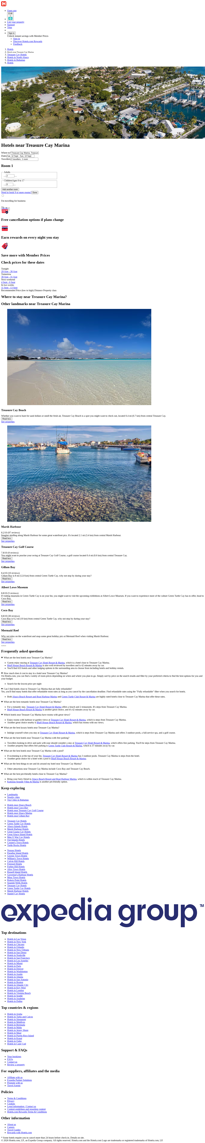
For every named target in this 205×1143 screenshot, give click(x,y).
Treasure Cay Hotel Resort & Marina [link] (47, 662)
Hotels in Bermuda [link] (16, 1025)
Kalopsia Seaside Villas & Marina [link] (23, 781)
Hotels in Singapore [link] (16, 1019)
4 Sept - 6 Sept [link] (8, 282)
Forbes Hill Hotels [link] (16, 866)
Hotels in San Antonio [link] (17, 979)
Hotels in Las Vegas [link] (16, 939)
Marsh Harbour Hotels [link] (18, 829)
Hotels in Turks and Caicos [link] (20, 1016)
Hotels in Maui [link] (14, 1033)
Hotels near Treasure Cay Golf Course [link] (25, 810)
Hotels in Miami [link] (15, 963)
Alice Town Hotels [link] (16, 869)
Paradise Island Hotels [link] (17, 853)
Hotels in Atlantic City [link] (17, 985)
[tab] (12, 794)
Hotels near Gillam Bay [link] (18, 816)
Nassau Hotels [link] (14, 850)
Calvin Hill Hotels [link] (15, 861)
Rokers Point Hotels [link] (16, 880)
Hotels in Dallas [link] (14, 1001)
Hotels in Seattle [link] (15, 996)
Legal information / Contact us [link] (21, 1106)
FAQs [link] (10, 1059)
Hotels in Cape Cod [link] (16, 1043)
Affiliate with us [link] (15, 1077)
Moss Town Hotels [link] (16, 877)
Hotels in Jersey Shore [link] (17, 1030)
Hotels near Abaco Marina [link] (19, 813)
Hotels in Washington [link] (17, 971)
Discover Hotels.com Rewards (27, 41)
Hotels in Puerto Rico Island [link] (20, 1035)
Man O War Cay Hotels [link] (18, 837)
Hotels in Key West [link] (16, 987)
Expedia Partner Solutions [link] (19, 1080)
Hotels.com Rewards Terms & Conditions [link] (27, 1112)
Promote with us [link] (15, 1083)
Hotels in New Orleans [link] (18, 950)
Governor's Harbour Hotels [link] (20, 874)
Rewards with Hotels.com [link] (19, 1132)
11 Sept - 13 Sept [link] (9, 287)
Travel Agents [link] (13, 1085)
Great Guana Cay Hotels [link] (19, 831)
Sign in (11, 33)
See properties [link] (8, 421)
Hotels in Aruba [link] (14, 1014)
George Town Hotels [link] (17, 856)
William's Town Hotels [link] (18, 858)
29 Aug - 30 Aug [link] (9, 271)
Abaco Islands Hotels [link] (17, 826)
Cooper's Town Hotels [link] (18, 842)
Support (11, 24)
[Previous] (2, 645)
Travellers (6, 159)
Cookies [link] (11, 1103)
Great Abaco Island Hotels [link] (19, 834)
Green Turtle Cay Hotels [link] (18, 823)
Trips (9, 27)
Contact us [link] (12, 1062)
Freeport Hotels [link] (14, 864)
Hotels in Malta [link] (14, 1027)
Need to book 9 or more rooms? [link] (16, 192)
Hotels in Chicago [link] (15, 944)
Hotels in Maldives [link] (16, 1022)
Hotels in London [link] (15, 990)
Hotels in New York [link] (16, 941)
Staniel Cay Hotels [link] (16, 893)
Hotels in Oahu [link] (14, 1041)
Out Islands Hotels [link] (16, 840)
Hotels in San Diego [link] (16, 952)
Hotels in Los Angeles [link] (17, 960)
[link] (38, 44)
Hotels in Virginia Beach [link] (19, 993)
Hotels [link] (10, 49)
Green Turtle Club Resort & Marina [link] (78, 696)
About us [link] (11, 1124)
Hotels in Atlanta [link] (15, 977)
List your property (15, 22)
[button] (102, 788)
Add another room (10, 189)
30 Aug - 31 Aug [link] (9, 277)
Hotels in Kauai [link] (14, 1038)
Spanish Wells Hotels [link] (17, 883)
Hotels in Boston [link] (15, 982)
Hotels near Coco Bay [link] (17, 807)
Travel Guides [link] (14, 1130)
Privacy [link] (10, 1101)
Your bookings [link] (14, 1056)
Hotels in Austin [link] (15, 974)
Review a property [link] (16, 1064)
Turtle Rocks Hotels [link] (16, 845)
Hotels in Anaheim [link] (16, 998)
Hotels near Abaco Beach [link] (19, 805)
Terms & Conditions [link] (16, 1098)
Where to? (6, 152)
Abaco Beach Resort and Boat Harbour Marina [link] (34, 696)
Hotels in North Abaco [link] (18, 57)
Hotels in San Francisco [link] (18, 958)
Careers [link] (10, 1127)
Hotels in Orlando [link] (15, 947)
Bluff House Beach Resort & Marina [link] (24, 665)
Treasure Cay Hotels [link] (17, 54)
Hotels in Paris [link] (14, 966)
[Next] (5, 645)
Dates (4, 156)
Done (35, 192)
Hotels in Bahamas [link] (16, 60)
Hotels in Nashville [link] (16, 955)
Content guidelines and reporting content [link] (26, 1109)
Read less (6, 419)
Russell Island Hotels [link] (17, 872)
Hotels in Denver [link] (15, 969)
